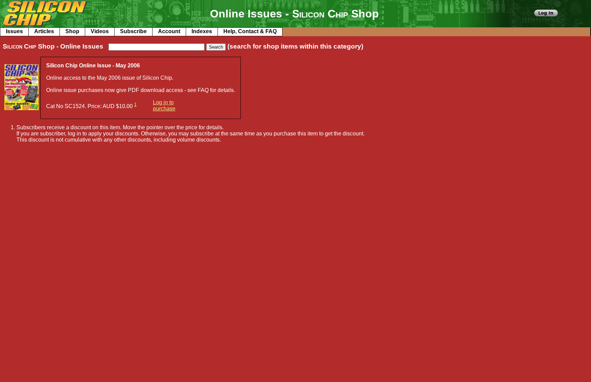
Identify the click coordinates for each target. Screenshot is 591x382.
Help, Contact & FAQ (250, 31)
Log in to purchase (164, 105)
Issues (14, 31)
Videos (100, 31)
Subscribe (133, 31)
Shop (72, 31)
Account (169, 31)
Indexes (202, 31)
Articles (44, 31)
